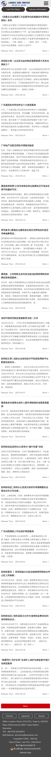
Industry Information (37, 9)
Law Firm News (13, 9)
